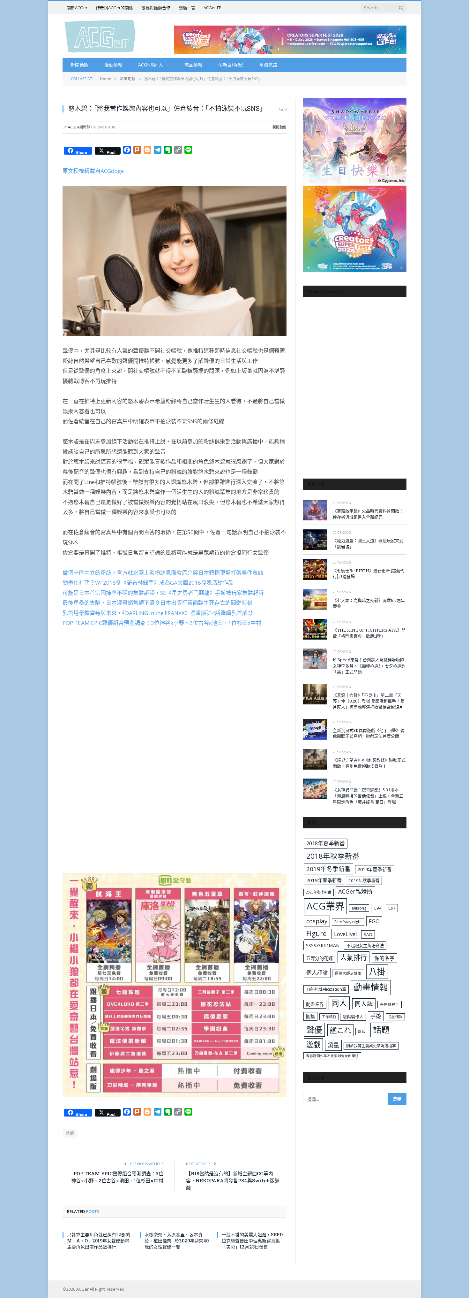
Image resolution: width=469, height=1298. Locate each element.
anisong (359, 907)
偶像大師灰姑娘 (348, 973)
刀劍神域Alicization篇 (326, 989)
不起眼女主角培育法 (365, 946)
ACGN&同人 (150, 65)
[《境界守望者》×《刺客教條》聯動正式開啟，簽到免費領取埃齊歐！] (315, 759)
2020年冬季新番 (318, 892)
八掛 (377, 971)
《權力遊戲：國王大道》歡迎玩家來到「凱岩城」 (368, 543)
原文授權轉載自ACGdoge (93, 170)
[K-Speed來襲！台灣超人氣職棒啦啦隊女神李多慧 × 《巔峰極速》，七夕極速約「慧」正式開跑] (315, 659)
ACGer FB (212, 8)
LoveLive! (345, 934)
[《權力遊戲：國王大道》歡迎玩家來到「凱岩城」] (315, 539)
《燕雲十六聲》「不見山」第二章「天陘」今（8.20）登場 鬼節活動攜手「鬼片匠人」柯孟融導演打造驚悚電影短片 (368, 701)
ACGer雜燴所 (355, 891)
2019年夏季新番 (375, 869)
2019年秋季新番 (363, 880)
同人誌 (364, 1004)
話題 (381, 1029)
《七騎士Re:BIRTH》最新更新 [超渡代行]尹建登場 (368, 574)
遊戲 (313, 1044)
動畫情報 (371, 987)
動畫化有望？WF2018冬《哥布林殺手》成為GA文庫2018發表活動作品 (148, 582)
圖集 (310, 1016)
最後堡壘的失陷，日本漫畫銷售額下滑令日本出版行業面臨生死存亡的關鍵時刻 (157, 602)
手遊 (375, 1016)
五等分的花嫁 (319, 958)
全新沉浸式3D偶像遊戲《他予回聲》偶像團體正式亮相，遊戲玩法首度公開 (368, 733)
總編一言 (187, 8)
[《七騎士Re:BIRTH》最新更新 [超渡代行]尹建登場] (315, 569)
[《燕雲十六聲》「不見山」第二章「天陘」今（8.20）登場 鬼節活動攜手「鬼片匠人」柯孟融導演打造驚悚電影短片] (315, 694)
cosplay (316, 921)
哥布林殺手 (389, 1004)
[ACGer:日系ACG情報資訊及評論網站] (100, 36)
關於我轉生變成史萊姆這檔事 (371, 1045)
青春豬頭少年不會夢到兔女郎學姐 (332, 1056)
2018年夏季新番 (325, 843)
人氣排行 (353, 957)
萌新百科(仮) (230, 65)
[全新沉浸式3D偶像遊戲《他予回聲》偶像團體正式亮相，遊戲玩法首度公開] (315, 729)
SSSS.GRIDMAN (322, 945)
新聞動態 (79, 65)
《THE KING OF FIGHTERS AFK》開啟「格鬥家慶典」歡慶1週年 (369, 633)
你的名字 (384, 958)
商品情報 (193, 65)
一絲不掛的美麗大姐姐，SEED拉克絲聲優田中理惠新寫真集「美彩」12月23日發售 (252, 1241)
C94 (378, 908)
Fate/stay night (348, 922)
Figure (316, 933)
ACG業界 (325, 906)
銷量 (333, 1045)
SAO (368, 934)
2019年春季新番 (324, 880)
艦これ (340, 1030)
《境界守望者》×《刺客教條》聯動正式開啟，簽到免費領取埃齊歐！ (369, 763)
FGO (374, 921)
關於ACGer (77, 8)
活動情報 (113, 65)
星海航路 (268, 65)
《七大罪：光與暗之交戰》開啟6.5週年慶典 (369, 603)
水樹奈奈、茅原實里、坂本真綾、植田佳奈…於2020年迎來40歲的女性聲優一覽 (177, 1241)
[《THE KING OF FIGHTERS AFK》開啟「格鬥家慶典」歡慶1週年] (315, 629)
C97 (391, 908)
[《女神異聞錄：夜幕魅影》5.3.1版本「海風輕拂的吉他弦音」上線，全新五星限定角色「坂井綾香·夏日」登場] (315, 789)
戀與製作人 (353, 1016)
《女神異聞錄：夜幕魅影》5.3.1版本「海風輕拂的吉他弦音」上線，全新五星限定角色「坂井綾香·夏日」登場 (368, 795)
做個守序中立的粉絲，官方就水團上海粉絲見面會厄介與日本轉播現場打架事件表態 (163, 572)
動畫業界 (315, 1004)
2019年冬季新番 (328, 869)
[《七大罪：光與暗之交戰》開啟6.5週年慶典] (315, 599)
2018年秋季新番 (333, 856)
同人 (339, 1003)
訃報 (362, 1031)
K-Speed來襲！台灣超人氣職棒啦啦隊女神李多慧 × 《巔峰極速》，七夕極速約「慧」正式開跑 (369, 665)
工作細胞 (329, 1016)
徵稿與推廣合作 (155, 8)
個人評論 (317, 972)
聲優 (70, 1133)
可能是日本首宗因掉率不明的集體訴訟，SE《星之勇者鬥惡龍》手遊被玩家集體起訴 (163, 592)
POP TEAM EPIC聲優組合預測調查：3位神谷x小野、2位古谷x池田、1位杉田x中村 (162, 622)
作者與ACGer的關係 (114, 8)
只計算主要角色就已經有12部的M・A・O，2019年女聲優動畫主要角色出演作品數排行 (98, 1241)
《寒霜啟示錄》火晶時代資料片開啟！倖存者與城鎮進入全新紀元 (368, 514)
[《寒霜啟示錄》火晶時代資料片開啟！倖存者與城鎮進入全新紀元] (315, 510)
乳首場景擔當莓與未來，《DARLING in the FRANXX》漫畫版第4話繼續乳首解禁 (158, 613)
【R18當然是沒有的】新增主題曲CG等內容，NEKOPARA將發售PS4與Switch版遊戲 (232, 1180)
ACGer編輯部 (79, 127)
